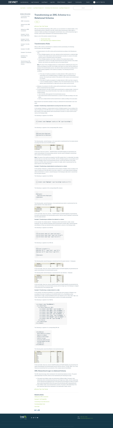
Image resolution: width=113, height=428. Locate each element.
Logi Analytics (23, 7)
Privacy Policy (67, 426)
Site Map (72, 426)
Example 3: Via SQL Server (25, 45)
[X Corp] (37, 410)
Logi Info (52, 2)
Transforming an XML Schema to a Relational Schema (26, 63)
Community (78, 2)
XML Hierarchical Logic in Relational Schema (50, 40)
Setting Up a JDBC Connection (25, 30)
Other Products (61, 2)
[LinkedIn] (38, 410)
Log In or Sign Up (100, 2)
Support (70, 2)
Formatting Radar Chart (40, 404)
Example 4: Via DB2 (25, 49)
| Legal (64, 426)
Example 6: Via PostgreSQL (24, 56)
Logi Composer (35, 2)
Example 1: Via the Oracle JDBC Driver (25, 35)
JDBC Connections (25, 21)
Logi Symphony (24, 2)
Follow (37, 21)
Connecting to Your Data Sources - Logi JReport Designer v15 (57, 7)
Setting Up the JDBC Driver (25, 25)
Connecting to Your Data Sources (25, 17)
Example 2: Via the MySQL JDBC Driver (25, 40)
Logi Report (44, 2)
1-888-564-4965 (83, 416)
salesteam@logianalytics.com (86, 418)
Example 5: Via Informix (26, 52)
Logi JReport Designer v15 (38, 7)
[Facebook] (35, 410)
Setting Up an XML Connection (41, 396)
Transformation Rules (45, 39)
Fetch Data (37, 406)
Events (88, 2)
